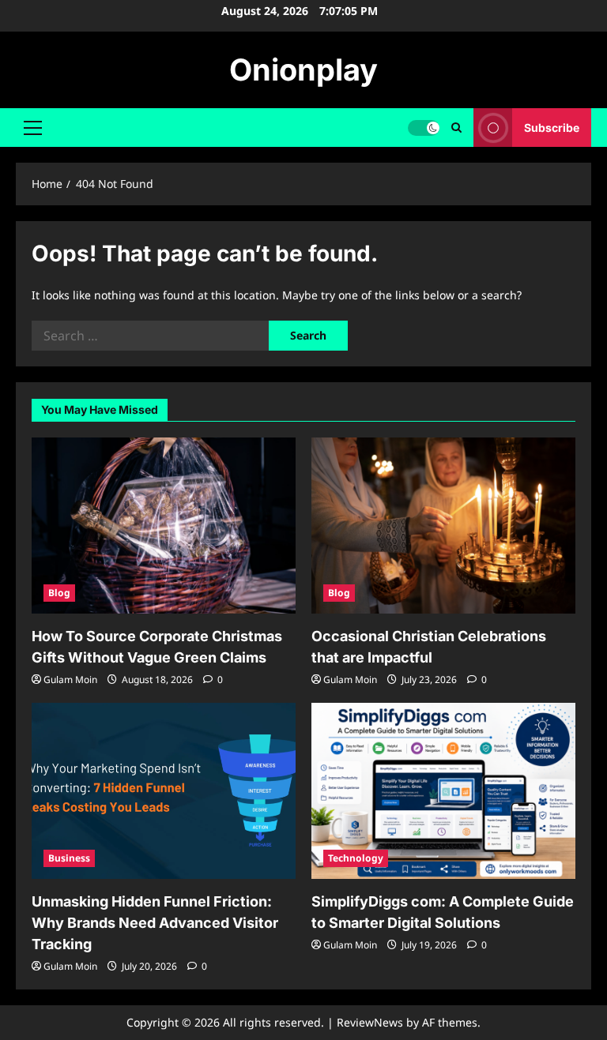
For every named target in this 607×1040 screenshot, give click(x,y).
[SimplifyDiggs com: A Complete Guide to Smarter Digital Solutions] (443, 791)
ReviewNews (370, 1022)
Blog (59, 592)
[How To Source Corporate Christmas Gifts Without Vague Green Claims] (164, 525)
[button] (33, 128)
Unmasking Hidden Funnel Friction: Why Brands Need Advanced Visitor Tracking (155, 922)
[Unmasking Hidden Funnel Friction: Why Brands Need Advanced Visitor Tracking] (164, 791)
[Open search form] (456, 127)
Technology (355, 858)
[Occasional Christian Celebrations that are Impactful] (443, 525)
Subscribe (551, 127)
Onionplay (303, 69)
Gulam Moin (70, 679)
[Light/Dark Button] (423, 128)
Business (69, 858)
